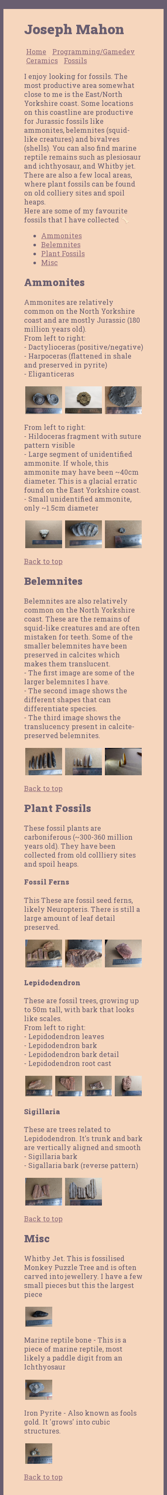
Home (36, 51)
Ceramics (42, 60)
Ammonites (61, 235)
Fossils (75, 60)
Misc (49, 262)
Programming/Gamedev (93, 51)
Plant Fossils (63, 253)
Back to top (43, 561)
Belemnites (61, 244)
